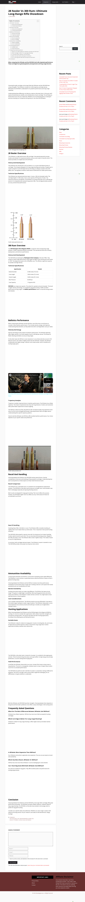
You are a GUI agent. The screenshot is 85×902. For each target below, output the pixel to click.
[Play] (48, 385)
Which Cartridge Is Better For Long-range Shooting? (22, 53)
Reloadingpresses (40, 893)
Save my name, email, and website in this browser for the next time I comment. (29, 858)
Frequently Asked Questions (16, 50)
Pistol (60, 141)
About (33, 883)
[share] (41, 374)
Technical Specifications (17, 25)
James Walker (62, 104)
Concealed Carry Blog (64, 136)
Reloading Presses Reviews (65, 147)
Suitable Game (15, 47)
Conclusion (12, 58)
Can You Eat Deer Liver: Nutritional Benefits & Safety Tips (22, 818)
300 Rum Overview (14, 27)
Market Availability (15, 42)
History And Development (17, 24)
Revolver (61, 149)
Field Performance (15, 48)
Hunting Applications (14, 45)
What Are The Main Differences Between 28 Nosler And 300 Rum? (25, 51)
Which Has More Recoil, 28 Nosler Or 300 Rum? (21, 56)
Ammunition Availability (15, 41)
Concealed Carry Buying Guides (67, 138)
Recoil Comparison (16, 38)
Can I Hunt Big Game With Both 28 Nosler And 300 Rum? (23, 57)
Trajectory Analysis (16, 35)
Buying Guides (55, 2)
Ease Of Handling (15, 39)
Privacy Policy (35, 881)
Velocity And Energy (16, 33)
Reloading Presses (63, 145)
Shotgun (61, 153)
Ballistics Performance (15, 32)
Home (39, 2)
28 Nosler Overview (14, 22)
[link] (10, 375)
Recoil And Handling (14, 36)
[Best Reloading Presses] (12, 2)
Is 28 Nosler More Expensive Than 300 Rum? (21, 54)
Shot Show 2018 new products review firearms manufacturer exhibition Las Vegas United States (25, 375)
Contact (33, 885)
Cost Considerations (16, 44)
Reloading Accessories (64, 143)
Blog (73, 2)
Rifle (60, 151)
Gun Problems (65, 2)
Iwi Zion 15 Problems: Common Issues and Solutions (20, 820)
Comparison (45, 2)
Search (61, 46)
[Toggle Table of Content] (37, 21)
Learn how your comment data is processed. (38, 865)
